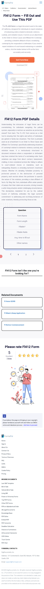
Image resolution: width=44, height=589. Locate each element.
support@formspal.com (14, 562)
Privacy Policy (6, 454)
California (13, 8)
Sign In (4, 444)
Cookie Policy (6, 470)
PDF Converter (6, 523)
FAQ (3, 460)
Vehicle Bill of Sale (7, 490)
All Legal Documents (8, 510)
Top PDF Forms (6, 500)
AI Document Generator (9, 533)
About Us (5, 447)
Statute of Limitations (9, 530)
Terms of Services (8, 457)
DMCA (4, 467)
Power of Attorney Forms (10, 496)
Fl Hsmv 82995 (9, 301)
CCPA (3, 464)
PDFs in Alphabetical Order (10, 506)
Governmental (22, 8)
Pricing (4, 474)
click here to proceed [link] (30, 425)
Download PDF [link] (22, 65)
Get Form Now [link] (22, 60)
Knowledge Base (7, 513)
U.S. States (5, 8)
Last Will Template (8, 483)
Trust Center (6, 539)
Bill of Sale (5, 487)
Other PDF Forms (7, 503)
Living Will (5, 493)
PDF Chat (5, 543)
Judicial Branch (32, 8)
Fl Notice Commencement (14, 325)
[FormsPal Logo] (7, 2)
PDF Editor (5, 516)
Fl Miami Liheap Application (14, 313)
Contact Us (5, 450)
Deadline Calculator (8, 526)
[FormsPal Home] (7, 436)
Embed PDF (5, 520)
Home (3, 441)
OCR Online (5, 536)
